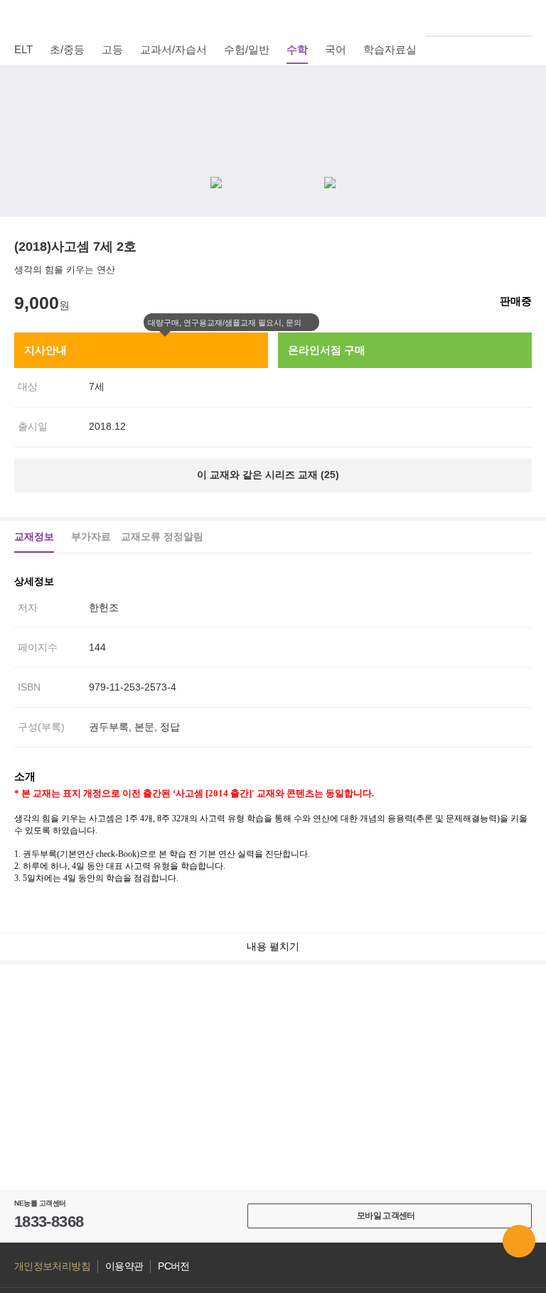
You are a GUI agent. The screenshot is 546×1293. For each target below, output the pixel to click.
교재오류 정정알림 (162, 536)
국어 (335, 49)
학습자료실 (390, 49)
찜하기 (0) (524, 86)
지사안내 (45, 350)
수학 (297, 49)
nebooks (273, 17)
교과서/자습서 (173, 49)
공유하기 (524, 120)
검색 (523, 17)
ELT (23, 49)
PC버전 (173, 1266)
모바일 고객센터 (386, 1216)
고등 (112, 49)
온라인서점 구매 (326, 350)
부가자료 (91, 536)
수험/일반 (246, 49)
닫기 (310, 322)
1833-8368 (48, 1221)
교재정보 (34, 536)
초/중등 (67, 49)
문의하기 (519, 1241)
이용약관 (124, 1266)
